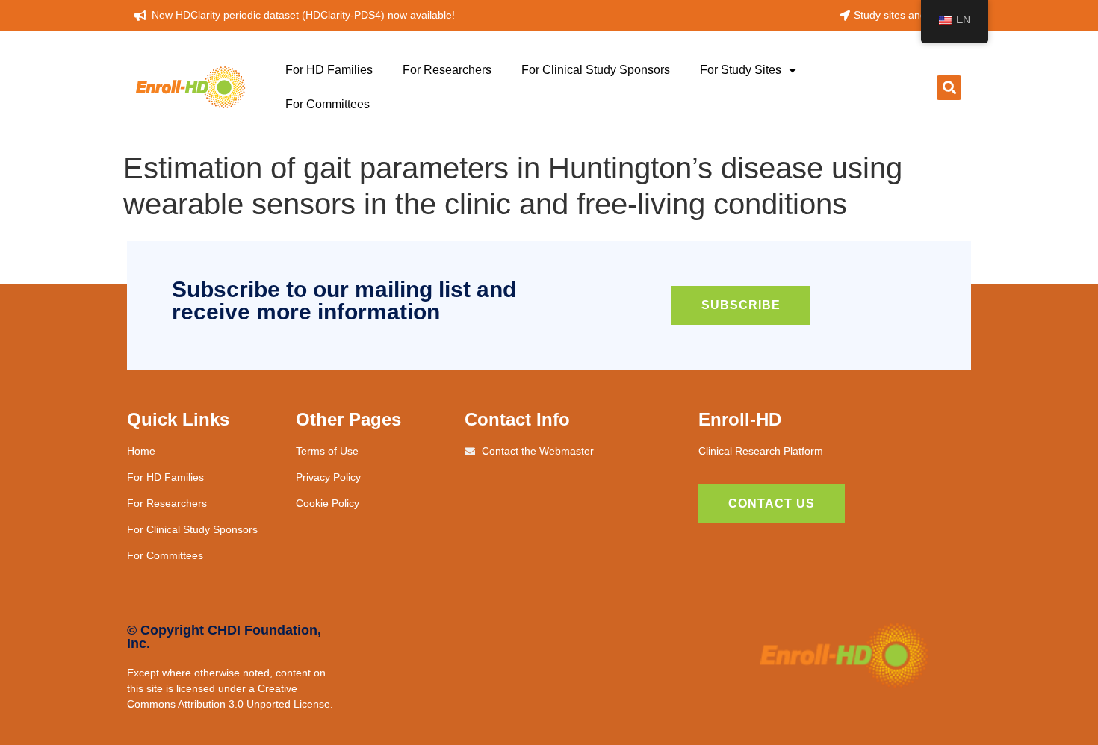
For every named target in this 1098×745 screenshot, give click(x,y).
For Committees (327, 104)
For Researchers (447, 69)
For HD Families (329, 69)
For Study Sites (740, 69)
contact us (771, 503)
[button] (949, 87)
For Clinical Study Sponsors (595, 69)
